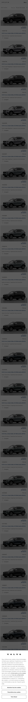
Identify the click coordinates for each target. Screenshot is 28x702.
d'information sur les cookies (18, 673)
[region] (14, 676)
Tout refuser (14, 696)
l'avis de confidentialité (18, 675)
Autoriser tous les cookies (14, 687)
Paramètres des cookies (14, 692)
